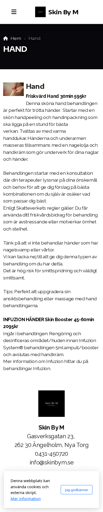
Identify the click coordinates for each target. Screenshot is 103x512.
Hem (16, 38)
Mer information (26, 498)
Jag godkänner (76, 489)
